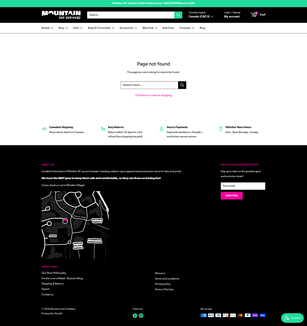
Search (45, 289)
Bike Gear (148, 28)
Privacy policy (163, 284)
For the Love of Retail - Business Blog (62, 278)
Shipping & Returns (52, 283)
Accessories (126, 28)
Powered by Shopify (52, 313)
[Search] (178, 15)
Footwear (185, 28)
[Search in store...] (182, 85)
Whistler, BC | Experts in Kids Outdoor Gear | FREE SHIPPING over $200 (153, 3)
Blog (202, 28)
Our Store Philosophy (54, 273)
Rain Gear (168, 28)
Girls (76, 28)
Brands (46, 28)
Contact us (48, 294)
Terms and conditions (167, 278)
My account (232, 16)
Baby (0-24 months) (99, 28)
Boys (61, 28)
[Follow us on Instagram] (141, 315)
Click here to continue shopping (153, 95)
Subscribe (231, 195)
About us (160, 273)
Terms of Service (164, 289)
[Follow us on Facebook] (135, 315)
